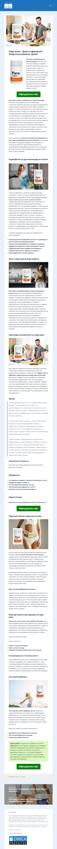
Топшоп (23, 776)
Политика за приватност (15, 829)
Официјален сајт (28, 94)
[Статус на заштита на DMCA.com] (18, 840)
